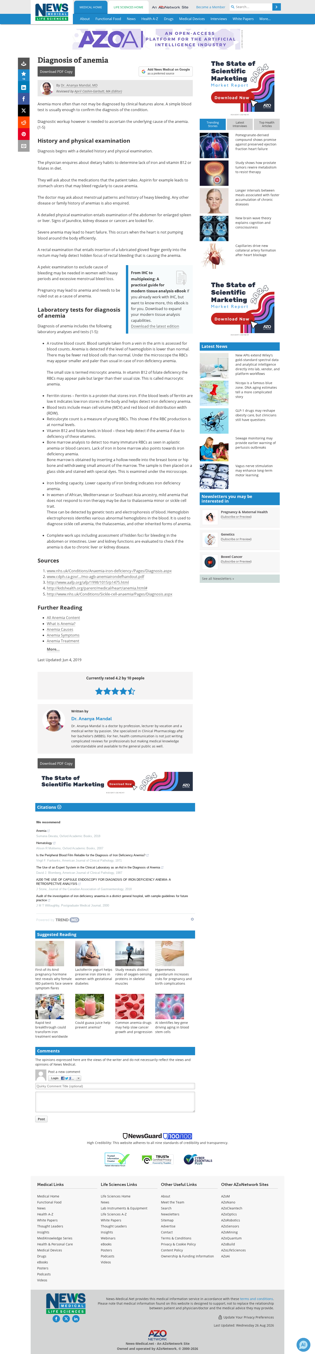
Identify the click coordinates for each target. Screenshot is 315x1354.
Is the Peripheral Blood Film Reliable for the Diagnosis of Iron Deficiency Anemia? (90, 855)
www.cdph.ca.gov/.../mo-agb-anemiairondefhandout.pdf (95, 576)
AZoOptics (229, 1214)
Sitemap (167, 1220)
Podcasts (44, 1274)
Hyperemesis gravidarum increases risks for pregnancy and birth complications (173, 976)
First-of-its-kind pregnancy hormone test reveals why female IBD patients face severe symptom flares (54, 978)
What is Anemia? (61, 623)
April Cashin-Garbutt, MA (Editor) (98, 91)
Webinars (108, 1238)
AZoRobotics (230, 1220)
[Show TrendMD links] (192, 919)
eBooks (42, 1262)
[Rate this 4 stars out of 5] (123, 691)
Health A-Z (45, 1214)
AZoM (225, 1196)
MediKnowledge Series (54, 1238)
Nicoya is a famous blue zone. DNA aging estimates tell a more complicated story (256, 390)
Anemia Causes (60, 629)
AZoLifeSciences (233, 1250)
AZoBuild (228, 1244)
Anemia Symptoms (63, 635)
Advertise (168, 1226)
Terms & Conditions (176, 1238)
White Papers (47, 1220)
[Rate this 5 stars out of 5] (131, 691)
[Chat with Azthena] (303, 1345)
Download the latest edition (155, 326)
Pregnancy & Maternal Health (244, 512)
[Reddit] (24, 122)
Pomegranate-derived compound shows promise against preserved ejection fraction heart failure (255, 142)
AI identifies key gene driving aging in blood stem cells (172, 1027)
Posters (42, 1268)
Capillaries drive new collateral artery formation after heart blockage (255, 250)
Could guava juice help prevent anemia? (92, 1024)
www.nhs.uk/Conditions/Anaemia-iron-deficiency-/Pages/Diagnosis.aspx (109, 570)
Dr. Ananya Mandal (91, 718)
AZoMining (229, 1232)
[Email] (24, 146)
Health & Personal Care (55, 1244)
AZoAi (225, 1256)
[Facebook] (24, 99)
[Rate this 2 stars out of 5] (107, 691)
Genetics (228, 534)
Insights (43, 1232)
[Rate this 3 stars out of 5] (115, 691)
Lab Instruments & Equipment (124, 1208)
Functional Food (49, 1202)
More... (53, 649)
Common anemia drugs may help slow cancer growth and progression (133, 1027)
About (165, 1196)
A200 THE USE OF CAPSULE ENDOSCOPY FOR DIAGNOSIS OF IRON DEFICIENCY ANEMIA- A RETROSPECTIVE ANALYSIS (103, 882)
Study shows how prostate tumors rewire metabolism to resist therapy (255, 167)
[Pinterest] (24, 134)
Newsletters (170, 1214)
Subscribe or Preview (236, 517)
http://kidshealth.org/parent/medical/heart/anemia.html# (97, 588)
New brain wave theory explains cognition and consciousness (253, 222)
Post (41, 1119)
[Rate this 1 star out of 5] (99, 691)
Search (166, 1208)
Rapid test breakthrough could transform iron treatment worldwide (51, 1029)
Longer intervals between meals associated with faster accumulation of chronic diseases (257, 197)
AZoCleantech (231, 1208)
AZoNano (228, 1202)
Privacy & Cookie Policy (178, 1244)
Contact (167, 1232)
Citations (47, 807)
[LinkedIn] (24, 87)
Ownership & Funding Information (187, 1256)
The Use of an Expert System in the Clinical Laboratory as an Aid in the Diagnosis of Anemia (98, 867)
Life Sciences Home (128, 7)
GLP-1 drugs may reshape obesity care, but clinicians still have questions (255, 415)
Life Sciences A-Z (114, 1214)
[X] (24, 110)
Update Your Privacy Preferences (248, 1317)
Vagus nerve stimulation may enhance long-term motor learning (254, 470)
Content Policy (172, 1250)
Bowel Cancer (231, 556)
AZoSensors (230, 1226)
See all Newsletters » (218, 578)
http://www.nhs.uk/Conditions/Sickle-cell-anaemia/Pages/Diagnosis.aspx (109, 594)
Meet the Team (172, 1202)
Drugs (41, 1256)
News (41, 1208)
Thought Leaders (50, 1226)
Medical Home (91, 7)
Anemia (41, 831)
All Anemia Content (63, 617)
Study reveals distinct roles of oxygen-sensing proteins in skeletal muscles (133, 976)
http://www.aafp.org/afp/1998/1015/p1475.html (88, 582)
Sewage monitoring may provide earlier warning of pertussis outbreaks (255, 443)
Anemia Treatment (63, 640)
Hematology (44, 843)
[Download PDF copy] (24, 63)
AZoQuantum (231, 1238)
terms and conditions (256, 1299)
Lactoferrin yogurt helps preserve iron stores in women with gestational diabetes (93, 976)
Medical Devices (49, 1250)
